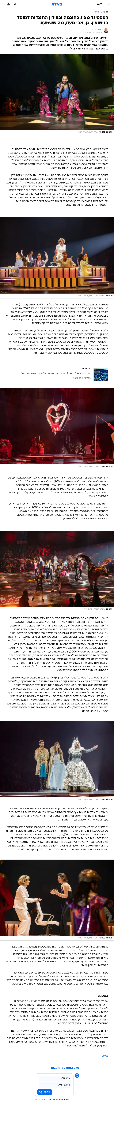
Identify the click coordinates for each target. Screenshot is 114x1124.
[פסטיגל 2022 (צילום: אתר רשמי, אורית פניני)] (57, 94)
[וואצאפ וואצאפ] (14, 4)
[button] (99, 4)
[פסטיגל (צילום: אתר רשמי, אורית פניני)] (57, 571)
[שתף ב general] (8, 4)
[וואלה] (57, 4)
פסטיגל (105, 1056)
